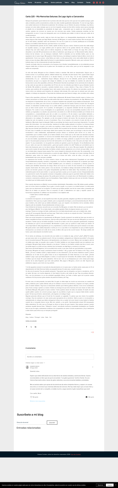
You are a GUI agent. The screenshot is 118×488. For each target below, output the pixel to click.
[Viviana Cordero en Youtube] (103, 2)
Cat (50, 317)
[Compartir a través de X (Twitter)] (31, 327)
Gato (46, 317)
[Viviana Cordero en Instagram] (97, 2)
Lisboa (32, 317)
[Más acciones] (93, 367)
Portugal (37, 317)
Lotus (42, 317)
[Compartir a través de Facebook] (26, 327)
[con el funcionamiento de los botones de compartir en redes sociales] (100, 2)
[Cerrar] (116, 485)
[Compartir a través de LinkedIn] (35, 327)
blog (27, 317)
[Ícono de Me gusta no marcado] (31, 397)
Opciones (100, 485)
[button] (76, 454)
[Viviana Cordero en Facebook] (94, 2)
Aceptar (109, 485)
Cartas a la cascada (31, 321)
